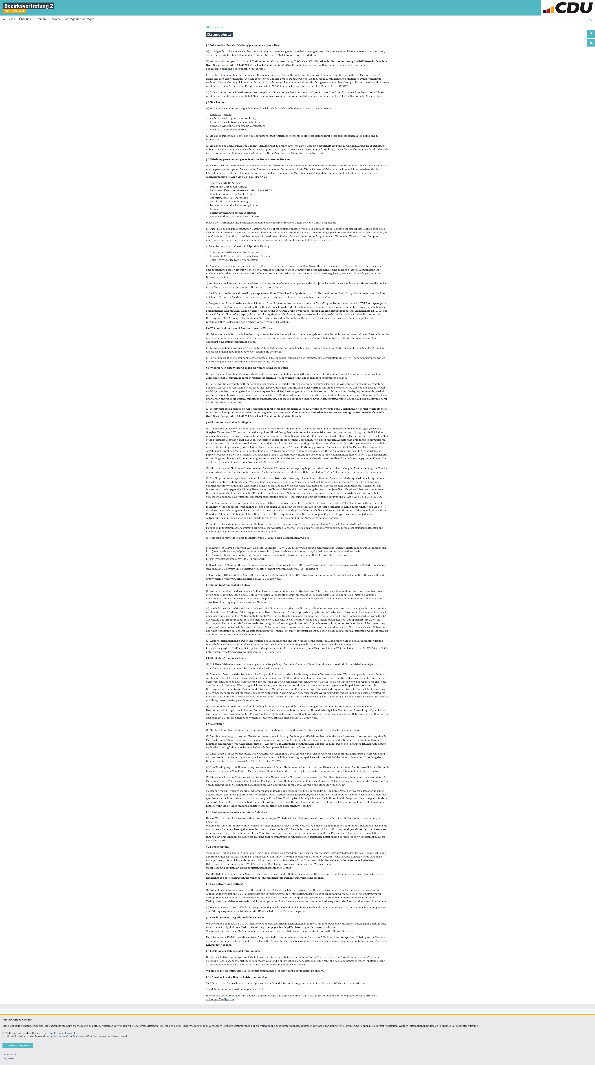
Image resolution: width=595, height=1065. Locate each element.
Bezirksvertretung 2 (28, 6)
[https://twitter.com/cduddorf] (591, 43)
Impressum (9, 1058)
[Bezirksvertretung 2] (207, 27)
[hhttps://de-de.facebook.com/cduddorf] (591, 34)
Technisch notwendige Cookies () (40, 1032)
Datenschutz (9, 1054)
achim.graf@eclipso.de (288, 65)
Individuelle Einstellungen (58, 1032)
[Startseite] (568, 1)
